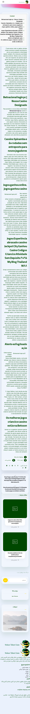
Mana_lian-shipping (18, 457)
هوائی (26, 673)
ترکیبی (26, 677)
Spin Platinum (15, 596)
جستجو (5, 580)
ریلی (27, 675)
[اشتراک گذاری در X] (15, 466)
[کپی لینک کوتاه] (23, 468)
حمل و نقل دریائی (23, 669)
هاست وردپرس (21, 697)
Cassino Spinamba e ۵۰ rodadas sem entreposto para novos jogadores (12, 24)
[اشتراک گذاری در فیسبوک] (18, 466)
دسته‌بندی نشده (8, 460)
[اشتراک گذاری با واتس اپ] (9, 466)
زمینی (27, 671)
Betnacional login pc (15, 111)
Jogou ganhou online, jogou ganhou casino (12, 28)
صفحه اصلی (25, 667)
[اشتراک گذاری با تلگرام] (7, 466)
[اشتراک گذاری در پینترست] (12, 466)
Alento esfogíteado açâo (15, 38)
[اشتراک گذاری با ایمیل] (26, 468)
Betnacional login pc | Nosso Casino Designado (12, 20)
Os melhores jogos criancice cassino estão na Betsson (12, 41)
